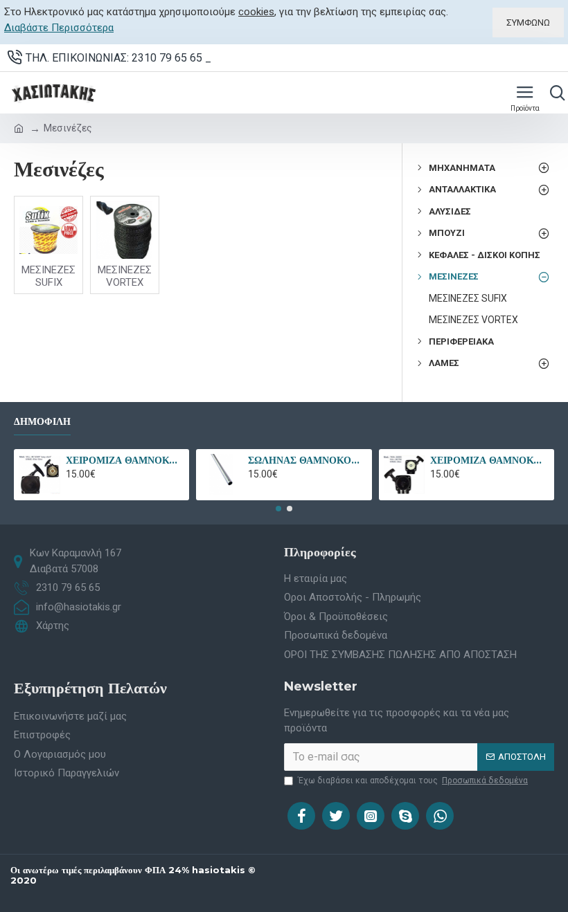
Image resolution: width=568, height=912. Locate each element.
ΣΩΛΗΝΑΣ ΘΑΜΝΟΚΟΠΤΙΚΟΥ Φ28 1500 (307, 460)
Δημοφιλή (42, 422)
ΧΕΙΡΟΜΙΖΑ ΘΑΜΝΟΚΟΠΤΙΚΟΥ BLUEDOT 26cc (489, 460)
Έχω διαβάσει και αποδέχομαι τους (413, 780)
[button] (278, 508)
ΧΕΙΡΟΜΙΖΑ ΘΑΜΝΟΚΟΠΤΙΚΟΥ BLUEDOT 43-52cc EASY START (125, 460)
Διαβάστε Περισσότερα (59, 27)
